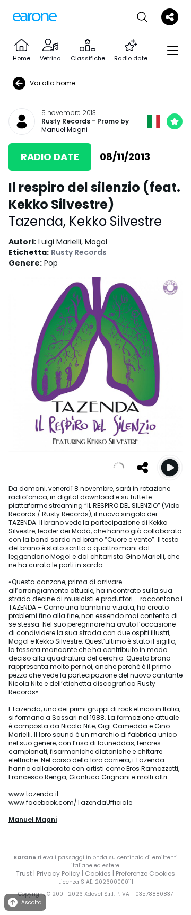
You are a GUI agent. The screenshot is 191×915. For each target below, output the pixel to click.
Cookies (98, 873)
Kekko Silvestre (115, 221)
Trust (24, 873)
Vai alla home (52, 82)
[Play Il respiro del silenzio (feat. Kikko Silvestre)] (169, 467)
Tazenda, (38, 221)
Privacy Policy (58, 873)
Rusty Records (65, 121)
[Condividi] (142, 467)
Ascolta (31, 903)
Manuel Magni (64, 129)
